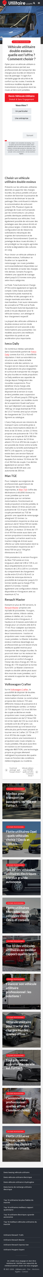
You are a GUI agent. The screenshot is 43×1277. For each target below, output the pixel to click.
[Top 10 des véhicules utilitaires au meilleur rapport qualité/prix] (21, 953)
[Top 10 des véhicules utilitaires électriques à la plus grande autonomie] (21, 877)
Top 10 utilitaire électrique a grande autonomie (19, 1215)
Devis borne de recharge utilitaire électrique (18, 1188)
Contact (25, 1271)
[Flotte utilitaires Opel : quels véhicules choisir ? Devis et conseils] (21, 839)
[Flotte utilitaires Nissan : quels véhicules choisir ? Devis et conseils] (21, 1143)
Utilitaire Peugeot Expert (14, 1249)
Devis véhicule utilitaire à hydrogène (19, 1182)
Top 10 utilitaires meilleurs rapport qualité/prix (18, 1208)
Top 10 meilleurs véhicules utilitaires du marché (20, 1223)
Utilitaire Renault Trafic (14, 1235)
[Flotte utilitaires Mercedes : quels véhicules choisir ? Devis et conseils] (21, 915)
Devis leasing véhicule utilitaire (16, 1172)
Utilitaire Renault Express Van (16, 1245)
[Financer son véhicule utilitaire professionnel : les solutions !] (21, 991)
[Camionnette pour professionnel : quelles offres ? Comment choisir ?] (21, 1105)
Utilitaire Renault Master (14, 1240)
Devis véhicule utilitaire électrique (18, 1177)
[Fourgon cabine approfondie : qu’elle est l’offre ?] (21, 1067)
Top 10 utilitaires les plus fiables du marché (18, 1201)
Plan (28, 1269)
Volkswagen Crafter (19, 689)
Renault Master (12, 607)
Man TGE (23, 489)
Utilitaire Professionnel (21, 42)
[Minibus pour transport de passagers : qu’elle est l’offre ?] (21, 801)
